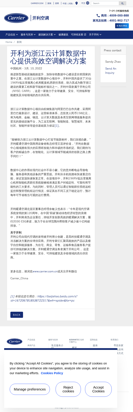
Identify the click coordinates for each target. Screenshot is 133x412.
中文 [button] (85, 3)
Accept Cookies (98, 389)
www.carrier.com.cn (45, 271)
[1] (57, 125)
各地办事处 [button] (122, 25)
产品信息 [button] (10, 34)
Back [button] (16, 314)
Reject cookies (68, 389)
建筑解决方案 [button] (45, 34)
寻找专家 (118, 345)
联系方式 (118, 353)
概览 (74, 347)
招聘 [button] (57, 3)
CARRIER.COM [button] (37, 3)
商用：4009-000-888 (115, 15)
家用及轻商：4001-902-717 (111, 20)
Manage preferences (30, 389)
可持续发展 (79, 35)
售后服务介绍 (57, 347)
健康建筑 (63, 34)
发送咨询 (118, 349)
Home (9, 41)
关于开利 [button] (94, 34)
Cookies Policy (52, 373)
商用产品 (31, 345)
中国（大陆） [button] (71, 3)
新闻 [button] (49, 3)
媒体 (95, 345)
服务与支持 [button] (27, 34)
